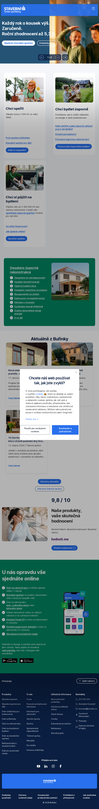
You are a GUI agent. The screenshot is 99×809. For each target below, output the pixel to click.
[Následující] (57, 57)
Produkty (6, 694)
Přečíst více (31, 419)
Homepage (7, 681)
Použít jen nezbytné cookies (35, 430)
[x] (76, 372)
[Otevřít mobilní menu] (93, 8)
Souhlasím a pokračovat (65, 430)
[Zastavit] (65, 57)
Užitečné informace (61, 694)
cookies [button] (40, 394)
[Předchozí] (42, 57)
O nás (29, 694)
